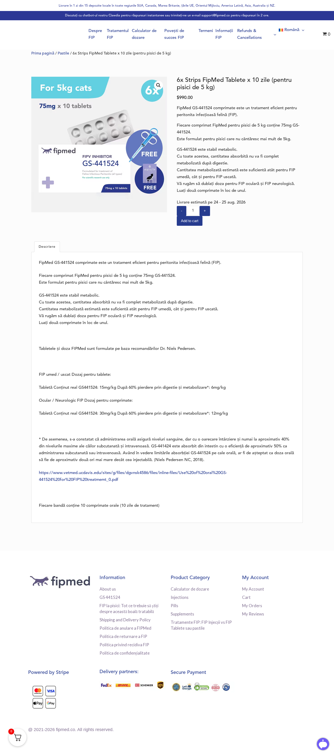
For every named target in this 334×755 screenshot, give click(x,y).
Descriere (47, 246)
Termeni (206, 31)
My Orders (252, 605)
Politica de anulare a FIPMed (125, 628)
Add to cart (189, 221)
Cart (246, 597)
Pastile (63, 53)
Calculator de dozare (144, 34)
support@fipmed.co (215, 15)
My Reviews (253, 613)
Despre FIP (95, 34)
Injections (180, 597)
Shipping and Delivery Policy (125, 619)
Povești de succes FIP (174, 34)
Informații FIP (224, 34)
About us (108, 589)
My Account (253, 589)
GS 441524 (110, 597)
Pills (174, 605)
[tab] (47, 246)
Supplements (182, 613)
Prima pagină (42, 53)
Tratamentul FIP (118, 34)
